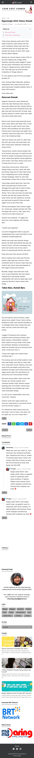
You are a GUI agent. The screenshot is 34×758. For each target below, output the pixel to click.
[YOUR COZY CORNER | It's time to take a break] (17, 2)
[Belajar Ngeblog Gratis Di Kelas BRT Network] (17, 691)
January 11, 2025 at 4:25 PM (19, 499)
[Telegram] (18, 423)
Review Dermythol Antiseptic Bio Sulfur (15, 648)
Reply (4, 492)
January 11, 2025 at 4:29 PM (24, 469)
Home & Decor (21, 612)
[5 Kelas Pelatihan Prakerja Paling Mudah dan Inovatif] (17, 668)
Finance (28, 609)
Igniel (19, 755)
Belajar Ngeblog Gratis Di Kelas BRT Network (16, 693)
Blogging (12, 609)
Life (4, 418)
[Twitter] (14, 423)
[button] (3, 28)
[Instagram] (20, 749)
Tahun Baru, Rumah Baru (12, 35)
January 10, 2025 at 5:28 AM (21, 447)
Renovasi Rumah (10, 32)
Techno (18, 615)
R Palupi (13, 469)
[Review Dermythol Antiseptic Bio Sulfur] (17, 646)
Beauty (5, 609)
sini (9, 594)
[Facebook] (9, 423)
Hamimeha (9, 447)
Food (4, 612)
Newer (5, 430)
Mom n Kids (7, 615)
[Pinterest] (30, 423)
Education (20, 609)
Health (11, 612)
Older (29, 430)
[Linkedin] (26, 423)
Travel (27, 615)
